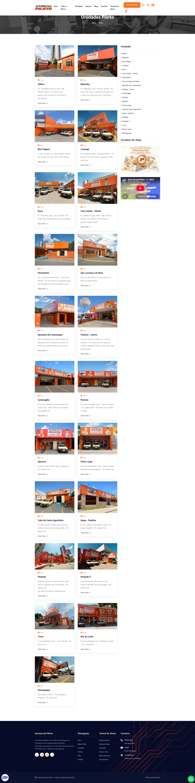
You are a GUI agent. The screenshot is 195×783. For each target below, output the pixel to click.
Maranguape (44, 690)
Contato (104, 6)
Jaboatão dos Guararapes (50, 335)
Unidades (79, 6)
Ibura (40, 211)
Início (56, 6)
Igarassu (42, 462)
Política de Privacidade (152, 777)
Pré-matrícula (132, 4)
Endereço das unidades (132, 758)
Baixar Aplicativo (104, 756)
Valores (88, 6)
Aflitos (41, 84)
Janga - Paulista (88, 520)
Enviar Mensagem (130, 751)
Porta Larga (86, 462)
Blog (96, 6)
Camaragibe (44, 400)
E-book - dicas (103, 752)
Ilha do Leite (87, 637)
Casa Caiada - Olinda (91, 211)
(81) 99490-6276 (130, 743)
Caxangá (85, 149)
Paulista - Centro (89, 335)
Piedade (42, 577)
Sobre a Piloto (64, 8)
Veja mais (42, 103)
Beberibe (85, 84)
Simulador (102, 748)
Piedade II (86, 577)
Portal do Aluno (104, 740)
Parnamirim (43, 273)
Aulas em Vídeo (104, 744)
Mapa (41, 80)
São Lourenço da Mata (92, 273)
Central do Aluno (114, 8)
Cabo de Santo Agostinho (50, 520)
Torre (40, 637)
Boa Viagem (44, 149)
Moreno (84, 400)
